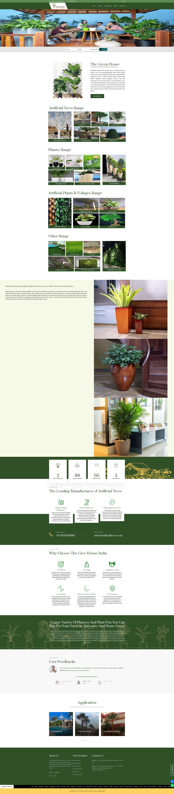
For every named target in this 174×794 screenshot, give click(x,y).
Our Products (108, 6)
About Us (99, 6)
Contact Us (122, 6)
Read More (97, 96)
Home (93, 6)
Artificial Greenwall (78, 769)
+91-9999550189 (72, 1)
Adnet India (102, 791)
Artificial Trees (77, 766)
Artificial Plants (77, 763)
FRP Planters (77, 760)
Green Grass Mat (78, 774)
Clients (115, 6)
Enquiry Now (172, 770)
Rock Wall (76, 771)
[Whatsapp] (172, 785)
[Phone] (172, 781)
